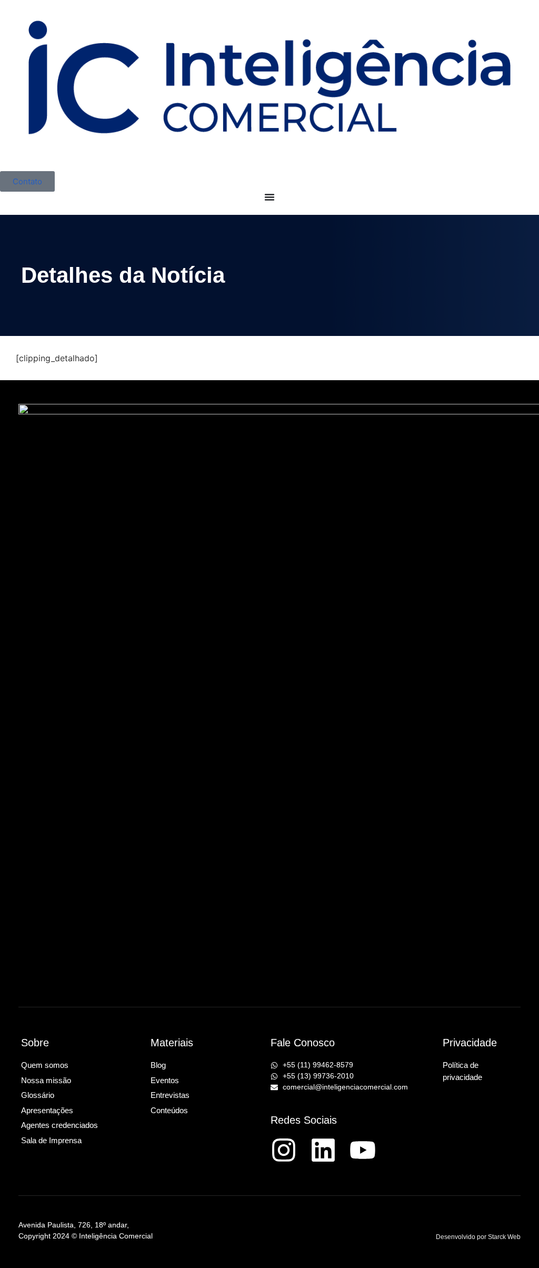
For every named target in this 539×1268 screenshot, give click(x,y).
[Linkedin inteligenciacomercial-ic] (323, 1150)
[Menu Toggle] (269, 197)
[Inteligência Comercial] (269, 85)
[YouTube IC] (363, 1150)
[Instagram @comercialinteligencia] (284, 1150)
